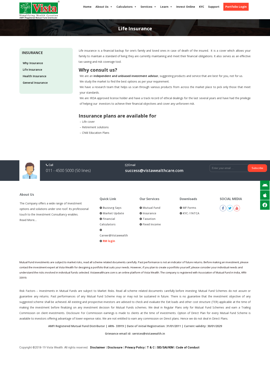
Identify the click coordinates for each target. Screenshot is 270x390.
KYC (201, 7)
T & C (151, 347)
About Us (102, 7)
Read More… (28, 220)
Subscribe (257, 168)
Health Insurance (34, 76)
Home (87, 7)
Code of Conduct (187, 347)
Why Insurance (33, 63)
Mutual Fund (151, 208)
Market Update (113, 213)
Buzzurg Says (112, 208)
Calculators (124, 7)
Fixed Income (152, 224)
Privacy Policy (134, 347)
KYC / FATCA (191, 213)
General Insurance (35, 82)
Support (213, 7)
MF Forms (189, 208)
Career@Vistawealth (114, 235)
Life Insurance (32, 69)
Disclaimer (97, 347)
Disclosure (115, 347)
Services (146, 7)
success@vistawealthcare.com (154, 170)
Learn (164, 7)
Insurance (149, 213)
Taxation (149, 219)
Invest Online (185, 7)
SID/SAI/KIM (165, 347)
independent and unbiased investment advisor (125, 76)
